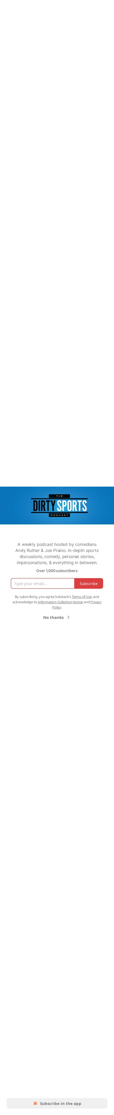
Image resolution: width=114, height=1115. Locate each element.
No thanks (53, 617)
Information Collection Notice (60, 602)
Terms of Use (82, 596)
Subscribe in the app (60, 1103)
